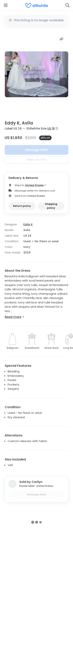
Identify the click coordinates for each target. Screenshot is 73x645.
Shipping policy (51, 206)
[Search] (67, 5)
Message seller (36, 150)
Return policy (22, 206)
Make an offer (36, 159)
